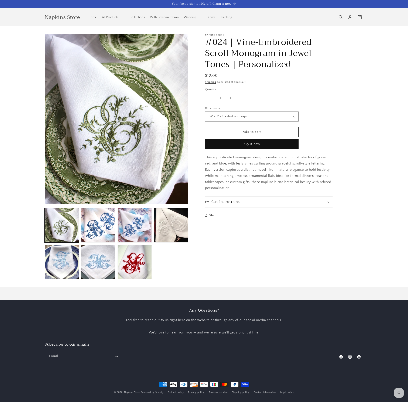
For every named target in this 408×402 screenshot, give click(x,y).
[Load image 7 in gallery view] (135, 262)
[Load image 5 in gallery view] (62, 262)
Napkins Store (132, 392)
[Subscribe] (116, 356)
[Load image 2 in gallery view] (98, 225)
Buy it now (252, 144)
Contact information (265, 392)
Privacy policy (196, 392)
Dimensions (212, 108)
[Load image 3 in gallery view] (135, 225)
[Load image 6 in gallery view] (98, 262)
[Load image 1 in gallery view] (62, 225)
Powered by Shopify (152, 392)
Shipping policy (241, 392)
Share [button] (213, 215)
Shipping (210, 82)
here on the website (194, 320)
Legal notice (287, 392)
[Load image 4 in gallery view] (171, 225)
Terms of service (218, 392)
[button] (341, 17)
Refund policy (176, 392)
